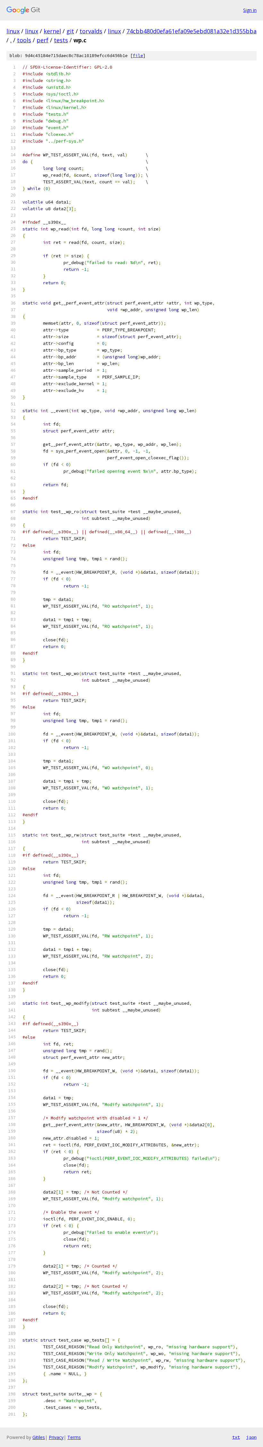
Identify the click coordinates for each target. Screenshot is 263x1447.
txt (236, 1437)
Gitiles (38, 1437)
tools (24, 40)
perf (42, 40)
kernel (52, 31)
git (70, 31)
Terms (74, 1437)
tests (61, 40)
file (138, 55)
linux (13, 31)
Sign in (250, 10)
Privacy (56, 1437)
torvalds (91, 31)
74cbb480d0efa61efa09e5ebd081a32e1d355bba (191, 31)
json (251, 1437)
